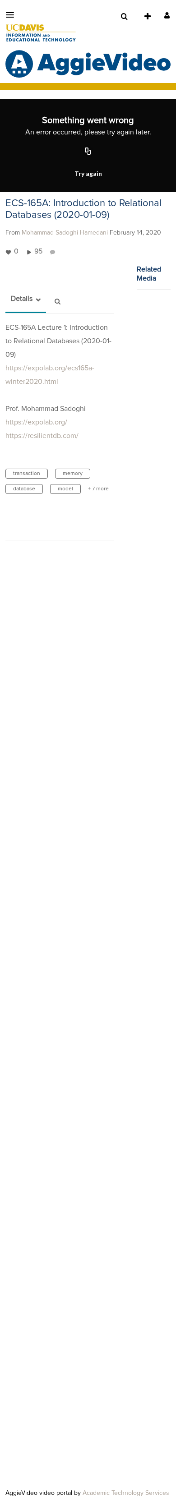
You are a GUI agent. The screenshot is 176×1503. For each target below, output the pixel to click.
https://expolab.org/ (36, 422)
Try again (88, 173)
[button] (12, 15)
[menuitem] (124, 17)
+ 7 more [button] (98, 489)
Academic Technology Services (126, 1493)
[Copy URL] (88, 151)
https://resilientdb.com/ (42, 435)
